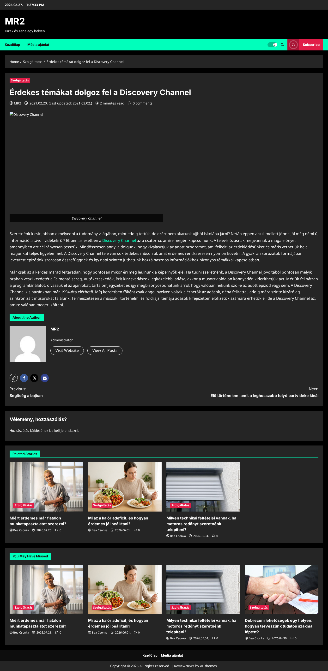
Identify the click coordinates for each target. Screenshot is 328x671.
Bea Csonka (21, 530)
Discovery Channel (119, 240)
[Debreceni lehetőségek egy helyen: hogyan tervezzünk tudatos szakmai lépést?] (282, 589)
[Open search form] (282, 44)
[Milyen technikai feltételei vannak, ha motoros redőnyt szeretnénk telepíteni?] (203, 486)
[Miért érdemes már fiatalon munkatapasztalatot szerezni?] (46, 486)
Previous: (26, 392)
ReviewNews (184, 666)
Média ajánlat (38, 45)
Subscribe (311, 44)
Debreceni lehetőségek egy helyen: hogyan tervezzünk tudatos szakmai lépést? (279, 626)
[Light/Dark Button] (272, 44)
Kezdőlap (12, 45)
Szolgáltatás (20, 80)
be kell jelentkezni (63, 430)
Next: (264, 392)
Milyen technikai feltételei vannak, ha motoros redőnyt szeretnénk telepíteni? (201, 524)
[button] (14, 378)
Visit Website (67, 350)
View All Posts (104, 350)
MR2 (15, 21)
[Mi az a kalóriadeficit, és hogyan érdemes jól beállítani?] (125, 486)
